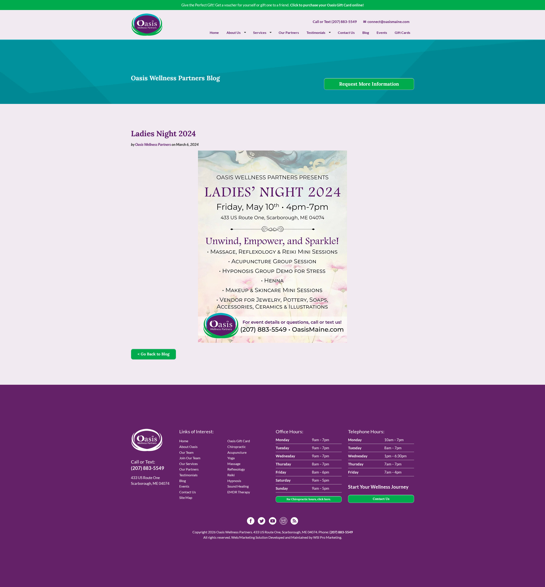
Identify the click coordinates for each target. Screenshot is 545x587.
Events (382, 32)
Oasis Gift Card (238, 441)
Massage (233, 464)
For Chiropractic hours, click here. (309, 499)
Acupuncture (237, 452)
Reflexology (236, 469)
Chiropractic (236, 447)
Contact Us (346, 32)
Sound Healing (238, 486)
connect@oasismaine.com (386, 21)
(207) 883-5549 (147, 468)
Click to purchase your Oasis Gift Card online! (327, 5)
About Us (234, 32)
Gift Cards (402, 32)
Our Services (188, 464)
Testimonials (316, 32)
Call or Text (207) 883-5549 (335, 21)
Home (214, 32)
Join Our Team (189, 458)
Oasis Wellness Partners (153, 144)
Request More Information (369, 84)
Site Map (185, 497)
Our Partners (289, 32)
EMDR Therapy (238, 492)
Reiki (231, 475)
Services (259, 32)
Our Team (186, 452)
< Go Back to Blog (153, 354)
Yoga (231, 458)
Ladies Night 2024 (163, 133)
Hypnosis (234, 481)
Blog (365, 32)
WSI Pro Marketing (327, 537)
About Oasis (188, 447)
